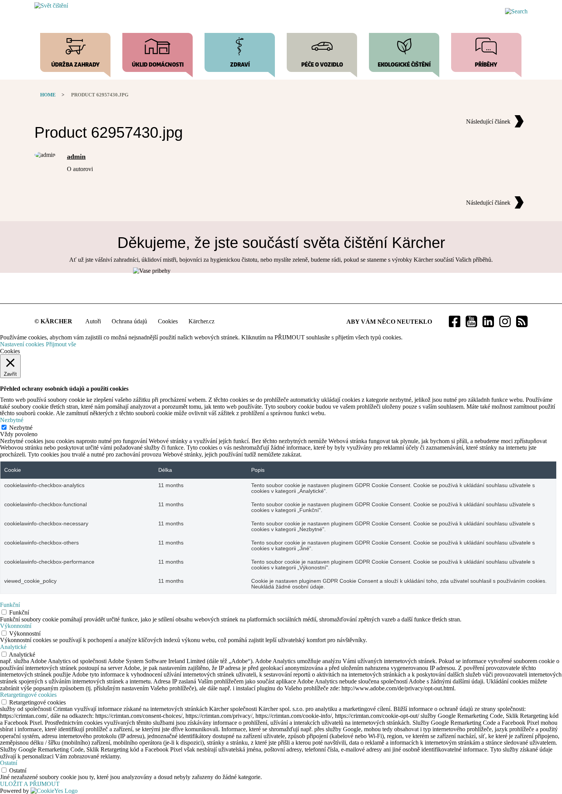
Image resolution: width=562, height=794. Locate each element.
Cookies (168, 321)
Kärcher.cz (201, 321)
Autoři (93, 321)
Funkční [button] (10, 605)
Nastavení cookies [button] (22, 344)
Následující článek (488, 121)
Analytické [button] (13, 647)
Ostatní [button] (8, 763)
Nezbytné (20, 427)
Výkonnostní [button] (15, 626)
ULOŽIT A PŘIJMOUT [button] (30, 784)
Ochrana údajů (129, 321)
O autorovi (80, 169)
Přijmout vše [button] (61, 344)
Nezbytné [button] (11, 420)
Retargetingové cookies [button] (28, 694)
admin (76, 156)
